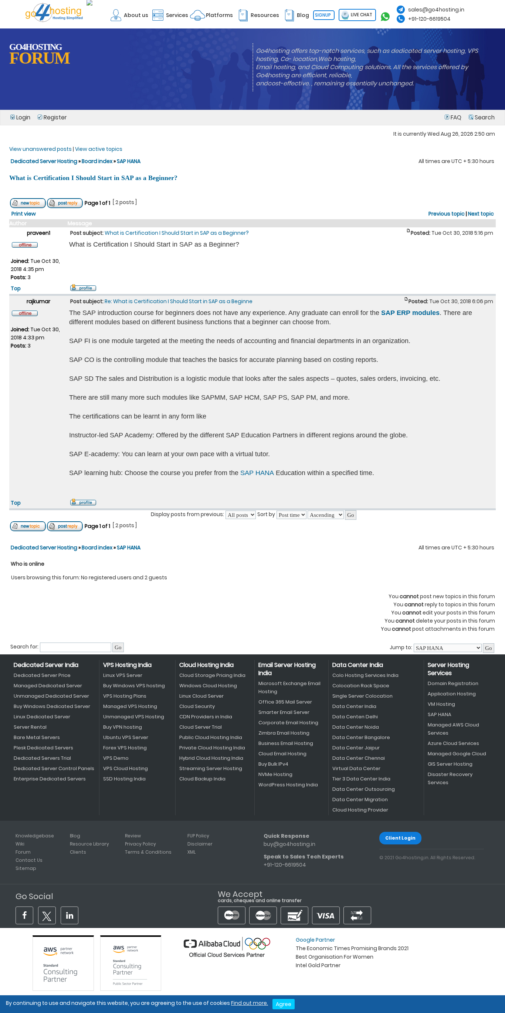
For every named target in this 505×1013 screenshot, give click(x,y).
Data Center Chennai (358, 758)
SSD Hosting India (124, 778)
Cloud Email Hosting (282, 753)
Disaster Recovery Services (450, 778)
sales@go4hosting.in (436, 9)
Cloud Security (197, 706)
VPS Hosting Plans (124, 695)
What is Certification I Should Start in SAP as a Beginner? (93, 178)
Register (54, 117)
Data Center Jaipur (356, 747)
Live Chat (361, 14)
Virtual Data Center (356, 768)
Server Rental (30, 727)
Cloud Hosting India (206, 665)
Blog (75, 836)
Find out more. (249, 1003)
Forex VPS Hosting (125, 747)
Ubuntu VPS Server (125, 737)
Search (484, 117)
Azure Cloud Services (453, 743)
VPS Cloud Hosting (125, 768)
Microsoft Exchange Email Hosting (289, 687)
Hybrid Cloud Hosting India (211, 758)
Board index (97, 161)
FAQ (456, 117)
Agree (283, 1004)
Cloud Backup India (202, 778)
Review (133, 836)
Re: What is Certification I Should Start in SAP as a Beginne (179, 301)
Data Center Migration (360, 799)
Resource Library (89, 844)
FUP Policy (198, 836)
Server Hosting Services (448, 669)
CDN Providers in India (205, 716)
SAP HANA (128, 161)
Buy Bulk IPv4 (273, 764)
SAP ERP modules (410, 312)
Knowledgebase (35, 836)
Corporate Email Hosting (288, 722)
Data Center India (357, 665)
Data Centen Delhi (355, 716)
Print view (23, 213)
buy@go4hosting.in (289, 844)
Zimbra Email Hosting (283, 732)
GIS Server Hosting (450, 764)
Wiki (20, 844)
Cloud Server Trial (200, 727)
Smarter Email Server (283, 712)
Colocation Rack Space (360, 685)
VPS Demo (116, 758)
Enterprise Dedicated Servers (50, 778)
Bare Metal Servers (37, 737)
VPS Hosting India (127, 665)
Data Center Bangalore (361, 737)
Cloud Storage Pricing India (212, 675)
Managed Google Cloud (457, 753)
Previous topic (446, 213)
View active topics (98, 149)
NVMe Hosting (275, 774)
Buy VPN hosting (122, 727)
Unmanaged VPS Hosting (133, 716)
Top (16, 288)
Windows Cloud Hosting (208, 685)
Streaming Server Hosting (210, 768)
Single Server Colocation (362, 695)
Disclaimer (200, 844)
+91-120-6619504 (429, 19)
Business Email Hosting (285, 743)
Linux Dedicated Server (42, 716)
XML (191, 852)
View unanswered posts (40, 149)
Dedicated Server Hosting (44, 161)
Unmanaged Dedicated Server (51, 695)
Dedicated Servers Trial (42, 758)
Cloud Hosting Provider (360, 809)
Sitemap (26, 868)
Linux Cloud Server (201, 695)
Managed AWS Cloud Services (453, 728)
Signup (323, 15)
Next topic (481, 213)
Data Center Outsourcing (363, 789)
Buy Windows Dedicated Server (52, 706)
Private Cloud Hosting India (212, 747)
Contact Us (29, 860)
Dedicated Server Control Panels (54, 768)
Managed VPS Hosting (130, 706)
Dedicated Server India (46, 665)
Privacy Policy (140, 844)
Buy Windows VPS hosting (134, 685)
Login (23, 117)
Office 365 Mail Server (285, 701)
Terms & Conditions (148, 852)
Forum (23, 852)
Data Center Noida (355, 727)
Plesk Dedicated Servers (43, 747)
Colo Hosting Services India (365, 675)
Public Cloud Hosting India (210, 737)
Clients (78, 852)
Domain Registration (453, 683)
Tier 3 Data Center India (361, 778)
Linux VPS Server (122, 675)
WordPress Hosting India (288, 784)
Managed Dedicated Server (48, 685)
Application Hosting (452, 693)
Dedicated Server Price (42, 675)
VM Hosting (441, 704)
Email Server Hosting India (287, 669)
